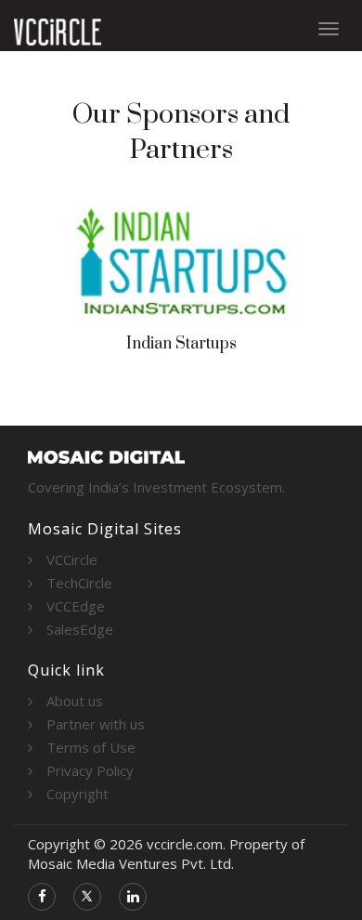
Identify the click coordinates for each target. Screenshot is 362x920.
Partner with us (95, 724)
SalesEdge (79, 629)
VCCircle (71, 559)
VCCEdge (75, 606)
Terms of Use (91, 747)
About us (74, 700)
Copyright (77, 793)
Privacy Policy (90, 770)
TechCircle (79, 582)
